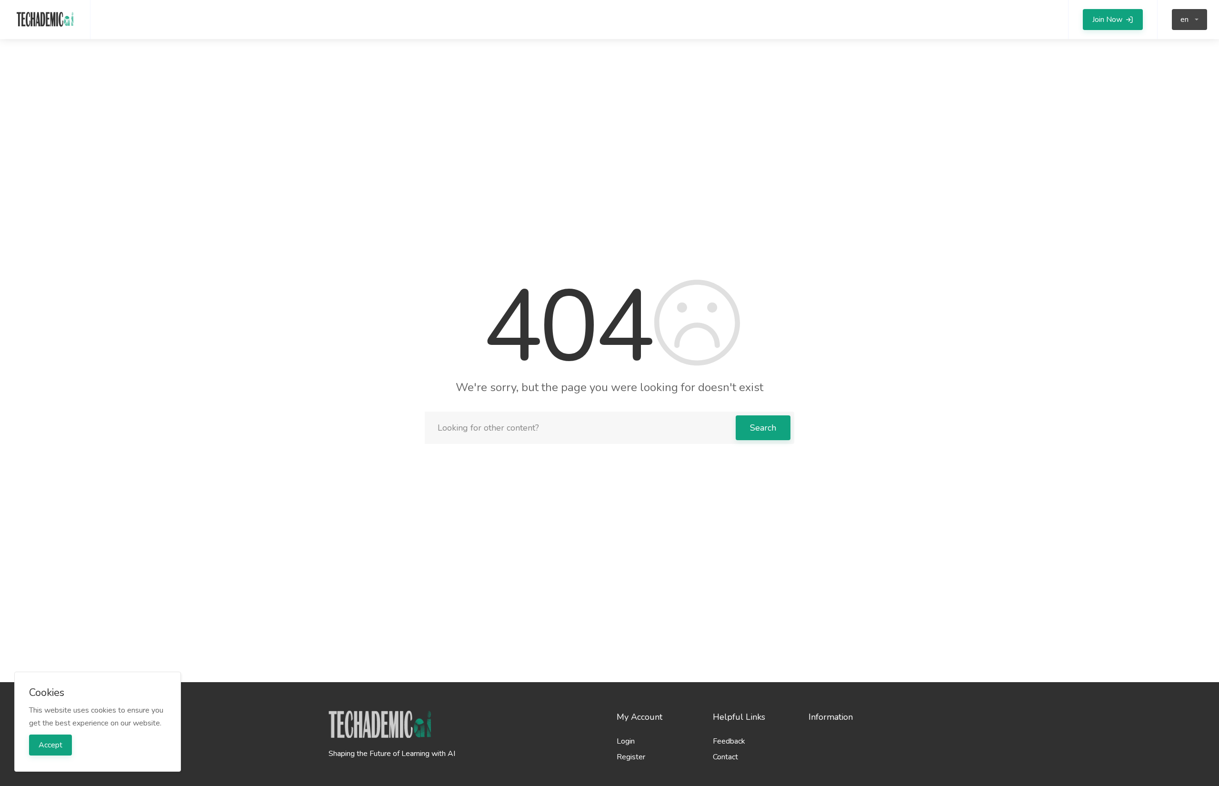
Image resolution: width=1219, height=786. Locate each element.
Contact (725, 757)
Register (631, 757)
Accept (50, 745)
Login (626, 741)
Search (763, 427)
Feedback (729, 741)
